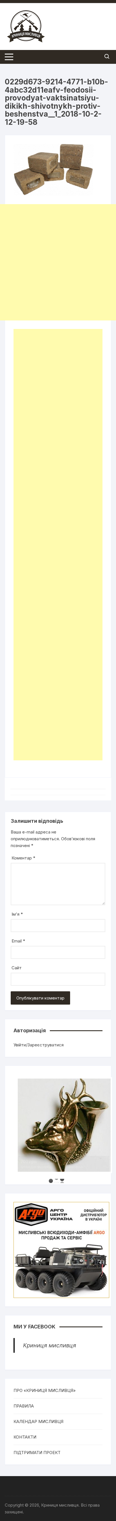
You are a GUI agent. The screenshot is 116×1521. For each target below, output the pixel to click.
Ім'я (17, 914)
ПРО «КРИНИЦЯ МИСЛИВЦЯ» (45, 1390)
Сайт (17, 967)
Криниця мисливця (49, 1345)
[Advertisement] (58, 262)
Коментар (23, 858)
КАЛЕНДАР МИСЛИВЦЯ (38, 1421)
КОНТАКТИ (25, 1437)
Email (18, 941)
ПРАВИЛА (24, 1406)
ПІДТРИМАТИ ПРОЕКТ (37, 1452)
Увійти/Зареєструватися (39, 1045)
